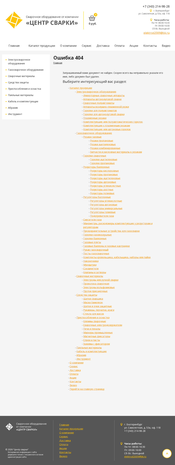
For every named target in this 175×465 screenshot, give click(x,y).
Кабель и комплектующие (23, 101)
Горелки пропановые (102, 163)
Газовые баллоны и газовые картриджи (106, 246)
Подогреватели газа (102, 215)
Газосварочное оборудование (26, 69)
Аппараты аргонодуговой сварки (102, 99)
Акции (134, 46)
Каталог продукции (42, 46)
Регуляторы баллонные (97, 197)
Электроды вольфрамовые (99, 287)
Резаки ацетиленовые (103, 144)
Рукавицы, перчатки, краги (98, 310)
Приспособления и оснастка (24, 88)
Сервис (86, 46)
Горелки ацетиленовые (103, 159)
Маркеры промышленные (98, 332)
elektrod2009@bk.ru (157, 33)
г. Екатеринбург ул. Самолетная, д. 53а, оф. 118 (154, 12)
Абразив (13, 107)
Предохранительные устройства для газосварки (111, 231)
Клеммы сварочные (94, 321)
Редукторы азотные (101, 189)
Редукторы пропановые (104, 174)
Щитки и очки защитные (97, 306)
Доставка (103, 46)
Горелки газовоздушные (97, 234)
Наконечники (90, 261)
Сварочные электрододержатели (102, 325)
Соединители (91, 268)
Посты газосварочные (96, 253)
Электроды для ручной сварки (100, 279)
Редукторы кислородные (104, 170)
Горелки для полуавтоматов (100, 110)
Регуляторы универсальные (106, 208)
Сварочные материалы (21, 76)
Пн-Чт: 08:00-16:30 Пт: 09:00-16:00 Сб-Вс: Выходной (161, 24)
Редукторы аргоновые (103, 182)
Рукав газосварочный (95, 249)
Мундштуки (89, 264)
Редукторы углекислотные (105, 185)
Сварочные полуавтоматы (98, 103)
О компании (68, 46)
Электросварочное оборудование (96, 91)
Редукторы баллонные (96, 167)
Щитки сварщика (93, 298)
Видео (166, 46)
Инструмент (15, 114)
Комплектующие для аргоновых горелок (107, 129)
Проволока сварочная (96, 283)
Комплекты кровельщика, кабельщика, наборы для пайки (117, 257)
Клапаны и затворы (94, 272)
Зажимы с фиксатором (96, 343)
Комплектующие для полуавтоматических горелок (113, 121)
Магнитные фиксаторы (96, 336)
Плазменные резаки (94, 118)
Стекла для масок (93, 313)
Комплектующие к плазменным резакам (106, 125)
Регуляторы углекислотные (106, 200)
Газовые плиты (92, 242)
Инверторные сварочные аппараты (104, 95)
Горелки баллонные (94, 238)
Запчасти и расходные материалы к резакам (116, 151)
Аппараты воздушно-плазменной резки (106, 106)
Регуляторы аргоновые (103, 204)
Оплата (119, 46)
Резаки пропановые (101, 140)
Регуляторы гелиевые (103, 212)
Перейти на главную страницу (87, 389)
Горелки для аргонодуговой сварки (103, 114)
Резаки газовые (92, 136)
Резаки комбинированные (105, 148)
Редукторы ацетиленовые (105, 178)
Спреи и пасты (91, 340)
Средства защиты (18, 82)
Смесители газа (92, 219)
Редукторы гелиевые (102, 193)
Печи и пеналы (91, 328)
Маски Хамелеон (93, 302)
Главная (14, 46)
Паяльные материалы (20, 95)
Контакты (150, 46)
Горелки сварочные (94, 155)
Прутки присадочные (95, 291)
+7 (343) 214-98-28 (156, 6)
